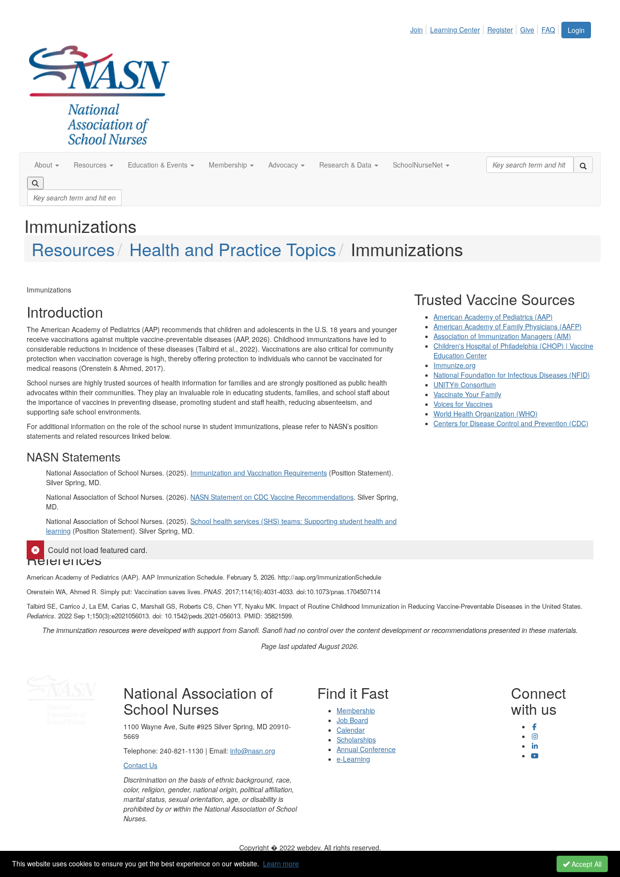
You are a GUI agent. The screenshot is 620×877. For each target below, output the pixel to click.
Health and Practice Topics (232, 248)
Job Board (352, 720)
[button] (46, 165)
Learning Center (455, 29)
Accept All (586, 864)
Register (500, 29)
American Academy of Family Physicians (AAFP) (508, 326)
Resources (73, 248)
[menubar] (485, 28)
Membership (356, 710)
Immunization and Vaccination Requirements (258, 472)
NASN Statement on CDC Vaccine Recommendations (272, 497)
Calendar (351, 730)
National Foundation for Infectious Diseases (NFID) (512, 375)
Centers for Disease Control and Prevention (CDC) (511, 423)
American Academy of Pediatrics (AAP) (493, 317)
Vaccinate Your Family (467, 394)
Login (576, 30)
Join (416, 29)
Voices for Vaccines (463, 404)
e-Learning (353, 759)
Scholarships (356, 739)
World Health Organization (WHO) (486, 413)
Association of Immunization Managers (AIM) (502, 336)
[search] (583, 164)
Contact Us (140, 765)
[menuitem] (419, 28)
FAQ (548, 29)
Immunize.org (455, 365)
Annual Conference (366, 749)
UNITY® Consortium (465, 384)
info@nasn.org (252, 750)
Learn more (281, 863)
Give (527, 29)
